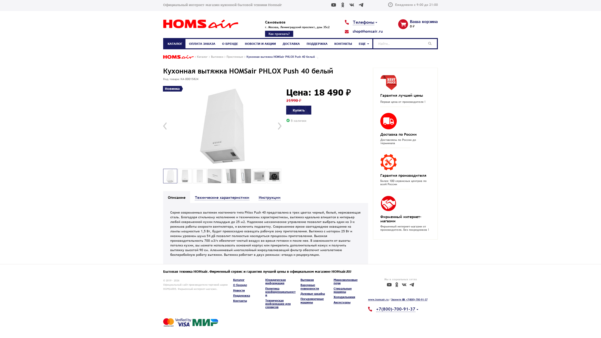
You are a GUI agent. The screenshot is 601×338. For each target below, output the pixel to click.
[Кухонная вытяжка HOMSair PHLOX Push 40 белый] (222, 126)
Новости (239, 290)
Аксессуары (342, 302)
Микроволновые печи (346, 281)
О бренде (230, 44)
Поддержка (317, 44)
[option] (222, 126)
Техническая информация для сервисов (278, 304)
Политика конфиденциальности (280, 292)
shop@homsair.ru (368, 31)
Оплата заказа (202, 44)
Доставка (291, 44)
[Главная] (178, 57)
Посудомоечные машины (312, 300)
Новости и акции (260, 44)
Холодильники (344, 297)
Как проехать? (279, 34)
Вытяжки (307, 280)
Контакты (343, 44)
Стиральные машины (343, 290)
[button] (165, 126)
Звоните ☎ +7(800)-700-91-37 (409, 299)
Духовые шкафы (312, 294)
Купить (299, 110)
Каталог (175, 44)
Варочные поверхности (309, 286)
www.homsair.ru (378, 299)
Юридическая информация (275, 281)
